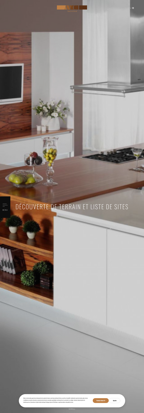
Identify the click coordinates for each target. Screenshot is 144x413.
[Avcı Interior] (72, 8)
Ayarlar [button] (115, 400)
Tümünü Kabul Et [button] (100, 400)
